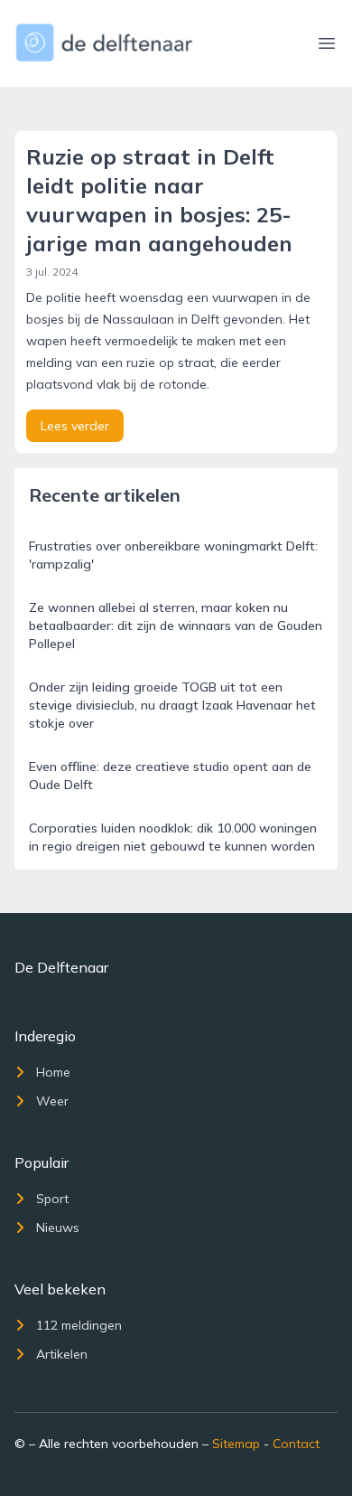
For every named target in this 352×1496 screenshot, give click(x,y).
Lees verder (75, 426)
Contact (296, 1443)
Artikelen (62, 1354)
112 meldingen (79, 1325)
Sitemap (236, 1443)
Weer (52, 1101)
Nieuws (57, 1227)
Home (53, 1072)
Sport (52, 1198)
